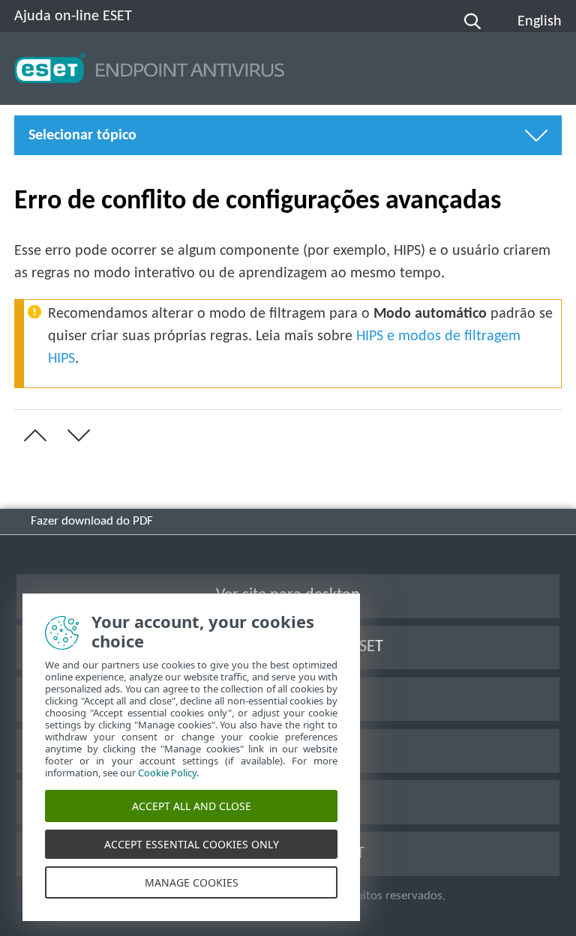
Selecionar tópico (82, 135)
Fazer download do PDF (92, 521)
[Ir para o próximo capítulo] (76, 435)
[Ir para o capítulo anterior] (32, 435)
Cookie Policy (167, 772)
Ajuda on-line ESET (73, 16)
